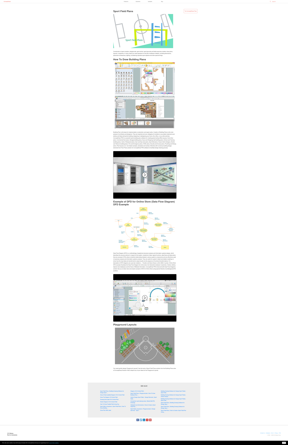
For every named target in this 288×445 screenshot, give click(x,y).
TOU (280, 433)
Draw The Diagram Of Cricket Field (108, 397)
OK (284, 442)
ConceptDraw (7, 1)
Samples (150, 1)
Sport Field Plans (123, 11)
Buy (162, 1)
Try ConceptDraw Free (191, 11)
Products (126, 1)
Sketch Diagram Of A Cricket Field (108, 402)
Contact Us (262, 433)
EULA (272, 433)
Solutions (138, 1)
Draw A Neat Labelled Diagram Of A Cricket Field (112, 395)
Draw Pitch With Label (105, 410)
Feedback (268, 433)
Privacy (276, 433)
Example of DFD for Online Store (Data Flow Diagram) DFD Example (144, 203)
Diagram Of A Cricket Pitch (137, 391)
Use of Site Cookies (54, 442)
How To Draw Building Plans (129, 59)
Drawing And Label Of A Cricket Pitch (109, 399)
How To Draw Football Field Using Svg (109, 404)
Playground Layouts (124, 324)
